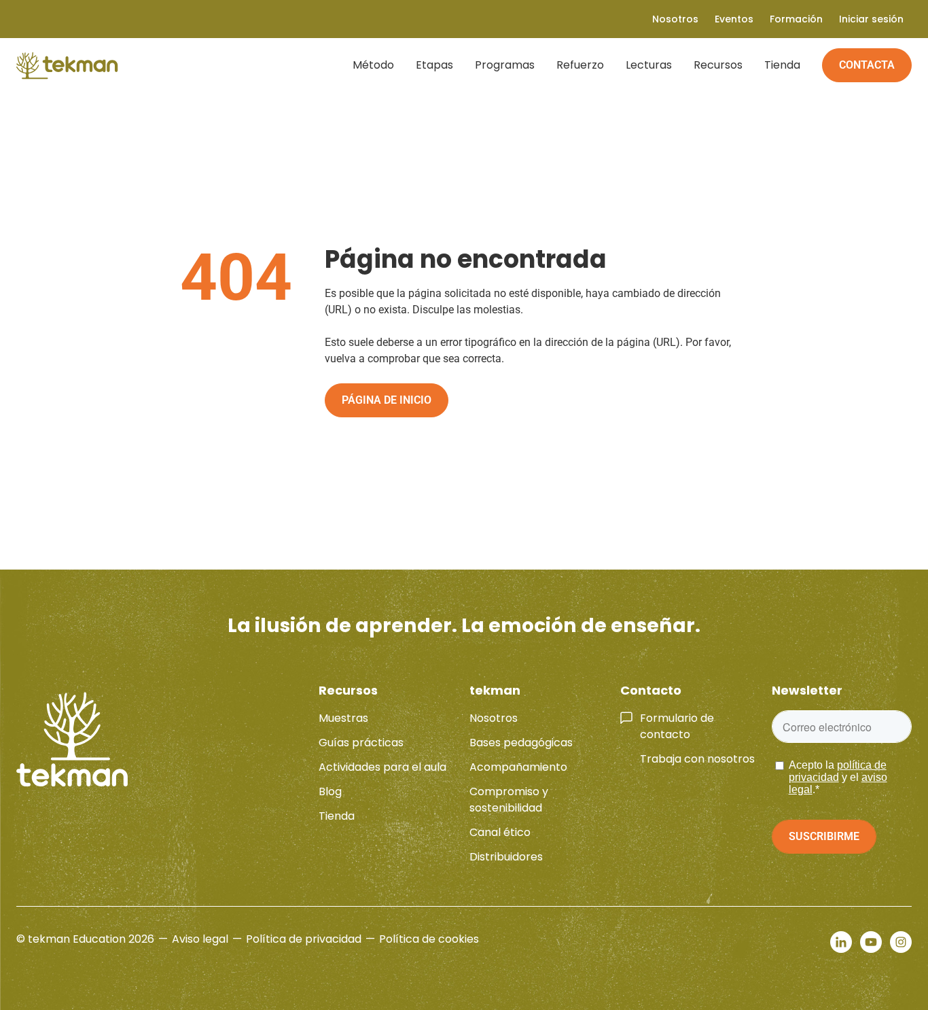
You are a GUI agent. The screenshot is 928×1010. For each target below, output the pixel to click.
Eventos (734, 19)
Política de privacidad (303, 939)
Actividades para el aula (382, 767)
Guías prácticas (361, 742)
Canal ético (500, 832)
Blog (330, 791)
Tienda (782, 65)
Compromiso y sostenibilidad (508, 800)
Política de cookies (429, 939)
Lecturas (649, 65)
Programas (505, 65)
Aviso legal (200, 939)
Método (373, 65)
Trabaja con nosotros (697, 759)
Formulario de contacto (677, 726)
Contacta (867, 64)
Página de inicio (386, 400)
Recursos (718, 65)
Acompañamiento (518, 767)
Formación (796, 19)
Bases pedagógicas (521, 742)
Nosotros (493, 718)
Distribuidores (506, 857)
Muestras (343, 718)
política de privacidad (838, 771)
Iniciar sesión (871, 19)
